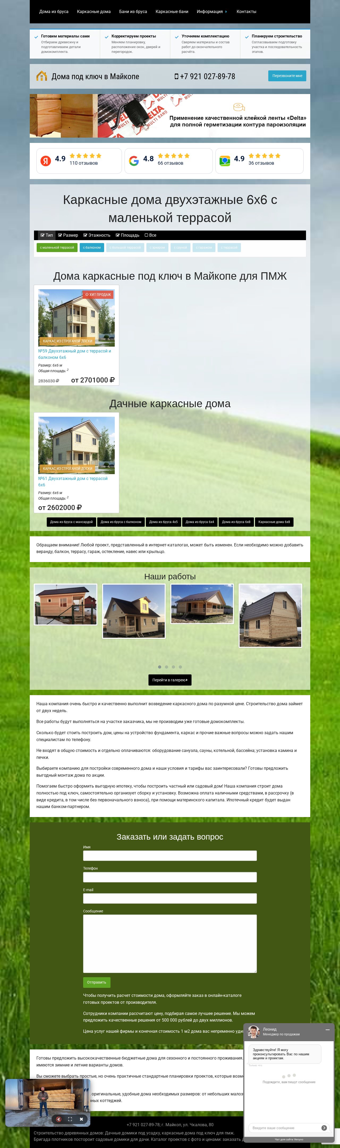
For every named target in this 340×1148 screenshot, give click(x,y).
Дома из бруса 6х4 (200, 522)
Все (152, 235)
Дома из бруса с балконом (121, 522)
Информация (210, 11)
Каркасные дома (94, 11)
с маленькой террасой (57, 247)
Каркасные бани (172, 11)
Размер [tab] (70, 235)
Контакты (246, 11)
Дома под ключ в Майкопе (94, 76)
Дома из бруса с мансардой (71, 522)
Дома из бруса (54, 11)
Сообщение (93, 911)
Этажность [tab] (98, 235)
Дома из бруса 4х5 (163, 522)
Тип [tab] (49, 235)
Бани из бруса (133, 11)
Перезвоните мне (287, 76)
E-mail (88, 890)
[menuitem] (54, 12)
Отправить (96, 982)
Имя (87, 847)
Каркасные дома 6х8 (274, 522)
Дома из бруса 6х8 (236, 522)
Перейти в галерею (169, 680)
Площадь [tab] (129, 235)
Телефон (90, 868)
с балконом (92, 247)
